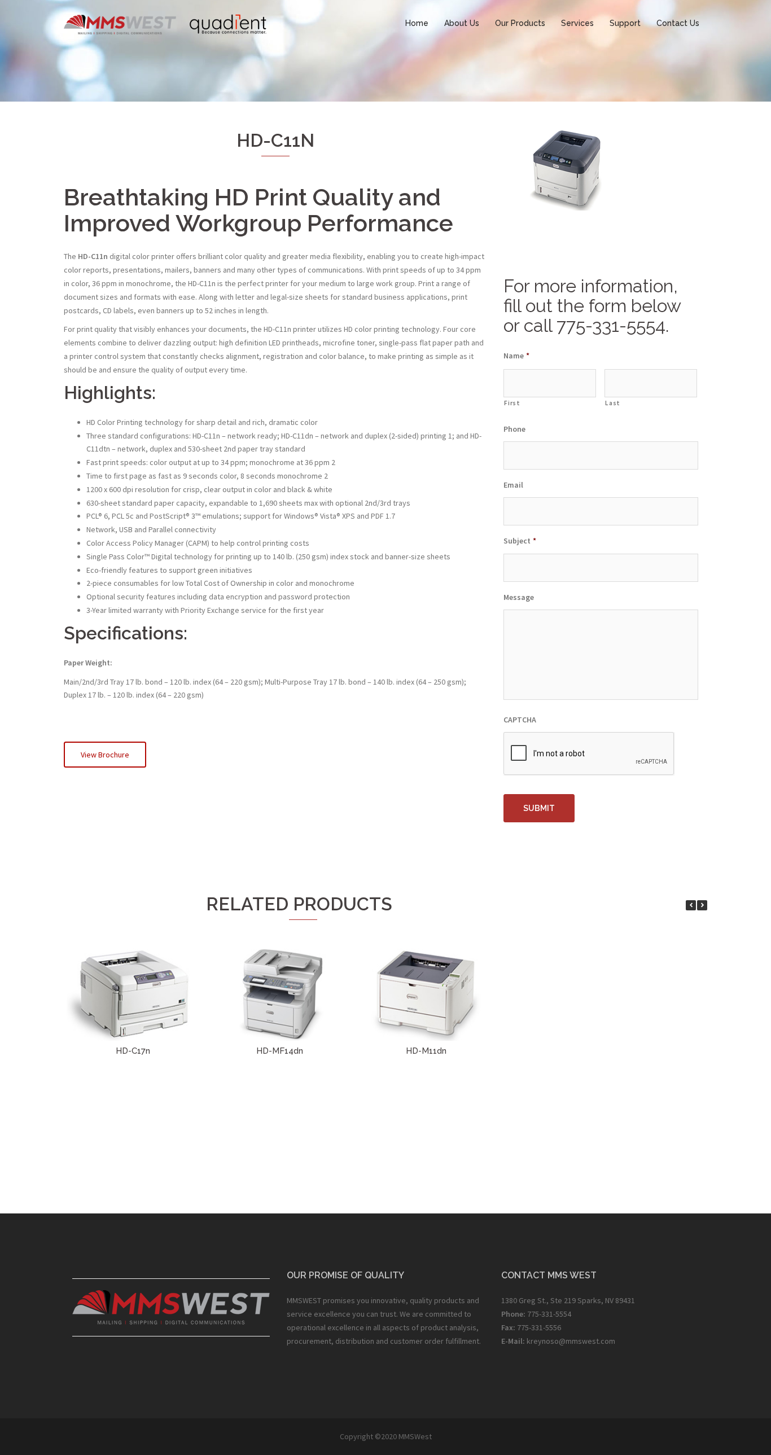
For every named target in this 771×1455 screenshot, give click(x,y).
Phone (514, 429)
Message (518, 597)
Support (625, 23)
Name (516, 355)
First (512, 403)
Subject (519, 541)
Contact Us (677, 23)
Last (612, 403)
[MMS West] (165, 22)
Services (577, 23)
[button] (702, 905)
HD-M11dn (426, 1051)
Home (416, 23)
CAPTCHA (519, 720)
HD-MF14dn (279, 1051)
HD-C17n (133, 1051)
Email (513, 485)
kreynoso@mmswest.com (571, 1341)
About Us (461, 23)
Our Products (520, 23)
